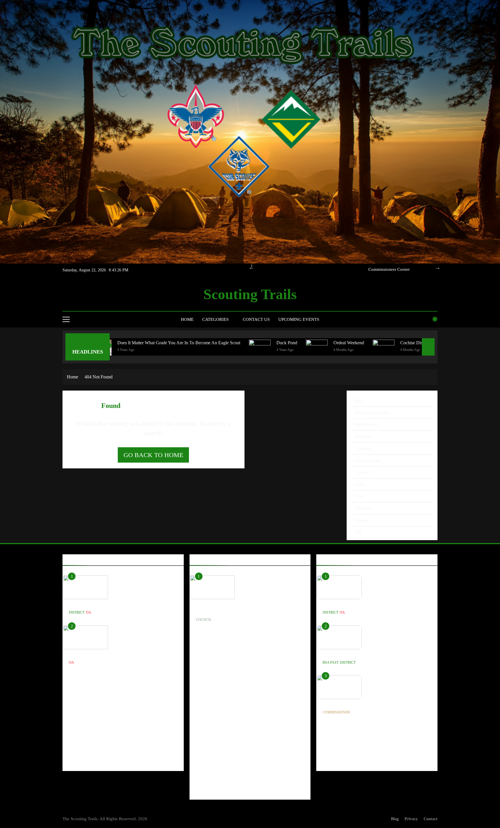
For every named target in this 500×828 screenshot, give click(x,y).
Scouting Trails (250, 294)
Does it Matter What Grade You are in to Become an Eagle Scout (119, 342)
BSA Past (363, 436)
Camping (363, 448)
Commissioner (368, 460)
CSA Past (363, 508)
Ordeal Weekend (289, 342)
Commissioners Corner (346, 703)
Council (362, 472)
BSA (359, 400)
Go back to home (153, 455)
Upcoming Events (298, 319)
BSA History (366, 424)
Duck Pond (227, 342)
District (361, 520)
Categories (215, 319)
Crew (360, 484)
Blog (395, 818)
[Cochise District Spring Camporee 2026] (324, 350)
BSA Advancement (372, 412)
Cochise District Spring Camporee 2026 (377, 342)
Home (187, 319)
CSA (359, 496)
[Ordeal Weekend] (257, 350)
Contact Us (256, 319)
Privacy (411, 818)
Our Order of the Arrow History (381, 269)
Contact (431, 818)
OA (358, 532)
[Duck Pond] (200, 350)
